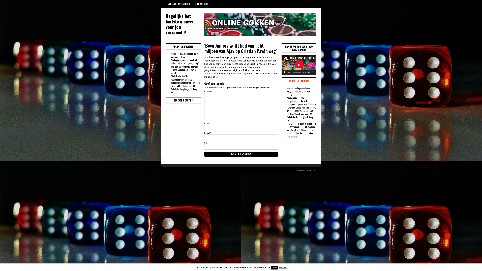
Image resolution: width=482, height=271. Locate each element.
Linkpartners (202, 3)
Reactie (208, 92)
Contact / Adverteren (179, 3)
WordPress (312, 170)
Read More (283, 267)
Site (206, 143)
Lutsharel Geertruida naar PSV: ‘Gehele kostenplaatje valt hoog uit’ (184, 89)
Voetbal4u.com (300, 81)
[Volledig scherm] (313, 72)
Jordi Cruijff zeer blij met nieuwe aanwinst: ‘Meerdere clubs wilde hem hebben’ (300, 133)
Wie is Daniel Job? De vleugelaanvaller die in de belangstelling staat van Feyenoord (185, 79)
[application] (299, 65)
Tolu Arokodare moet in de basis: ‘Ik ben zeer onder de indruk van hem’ (301, 125)
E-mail (207, 133)
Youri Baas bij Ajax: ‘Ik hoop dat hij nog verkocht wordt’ (185, 55)
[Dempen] (309, 72)
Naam (207, 123)
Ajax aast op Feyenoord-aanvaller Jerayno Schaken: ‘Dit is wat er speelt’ (184, 70)
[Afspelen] (285, 72)
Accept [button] (275, 267)
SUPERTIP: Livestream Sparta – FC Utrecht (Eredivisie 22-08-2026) (301, 109)
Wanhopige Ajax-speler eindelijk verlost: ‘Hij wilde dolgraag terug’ (185, 61)
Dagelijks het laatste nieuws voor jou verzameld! (179, 24)
